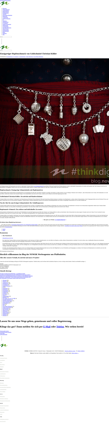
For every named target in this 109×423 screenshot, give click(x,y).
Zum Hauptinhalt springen (5, 0)
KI (3, 19)
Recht (4, 304)
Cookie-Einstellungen (4, 410)
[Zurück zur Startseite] (4, 5)
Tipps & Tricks (5, 28)
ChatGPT (4, 14)
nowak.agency (3, 421)
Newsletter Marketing (7, 27)
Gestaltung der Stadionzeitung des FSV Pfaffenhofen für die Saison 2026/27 (15, 274)
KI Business (5, 289)
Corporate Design (3, 358)
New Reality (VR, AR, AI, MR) (9, 298)
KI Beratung (5, 288)
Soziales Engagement (7, 24)
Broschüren (2, 364)
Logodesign (2, 360)
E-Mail (47, 326)
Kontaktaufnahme (8, 226)
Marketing (5, 8)
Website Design (6, 11)
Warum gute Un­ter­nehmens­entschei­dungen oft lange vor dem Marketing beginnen (16, 275)
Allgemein (5, 280)
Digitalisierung (5, 22)
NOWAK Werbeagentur (7, 300)
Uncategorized (5, 26)
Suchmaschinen (6, 30)
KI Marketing (5, 291)
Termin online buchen (4, 331)
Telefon (60, 326)
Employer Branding (6, 18)
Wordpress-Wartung (4, 398)
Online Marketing (6, 9)
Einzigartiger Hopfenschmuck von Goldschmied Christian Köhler (24, 224)
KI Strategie (5, 293)
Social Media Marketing (7, 15)
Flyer (1, 362)
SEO (3, 34)
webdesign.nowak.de (4, 419)
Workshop (5, 33)
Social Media (2, 391)
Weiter (4, 230)
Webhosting (5, 16)
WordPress (5, 20)
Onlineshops (2, 375)
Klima (4, 32)
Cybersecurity (5, 17)
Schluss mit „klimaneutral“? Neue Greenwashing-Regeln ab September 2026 (15, 277)
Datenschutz (2, 407)
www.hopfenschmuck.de (39, 186)
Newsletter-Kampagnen (4, 378)
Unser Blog (2, 333)
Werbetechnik (5, 25)
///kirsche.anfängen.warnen (70, 351)
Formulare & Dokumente (5, 400)
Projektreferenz (6, 13)
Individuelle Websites (4, 371)
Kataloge (2, 366)
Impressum (2, 412)
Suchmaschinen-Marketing (5, 387)
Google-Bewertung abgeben (5, 332)
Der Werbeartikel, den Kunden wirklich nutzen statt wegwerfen (12, 278)
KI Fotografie (5, 290)
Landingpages (3, 373)
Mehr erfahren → (75, 353)
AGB (1, 414)
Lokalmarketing (6, 10)
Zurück (4, 229)
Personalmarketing (3, 385)
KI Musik (4, 292)
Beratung (2, 383)
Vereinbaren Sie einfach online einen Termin (73, 225)
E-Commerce (5, 23)
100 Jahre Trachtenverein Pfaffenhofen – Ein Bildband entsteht (12, 273)
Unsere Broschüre (3, 334)
